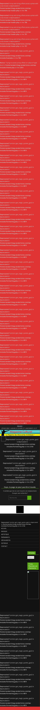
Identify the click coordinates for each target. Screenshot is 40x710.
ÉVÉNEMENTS (5, 537)
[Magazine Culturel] (20, 431)
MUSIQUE (4, 531)
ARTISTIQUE (5, 534)
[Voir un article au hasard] (36, 438)
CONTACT (4, 546)
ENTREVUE (4, 543)
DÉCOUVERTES (5, 540)
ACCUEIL (3, 528)
